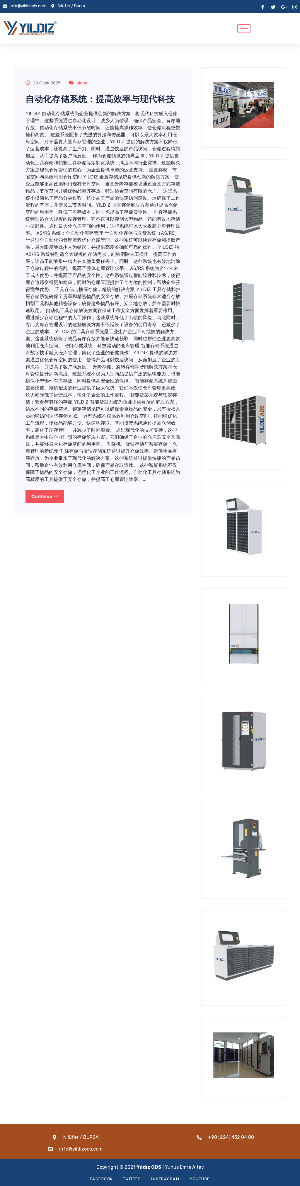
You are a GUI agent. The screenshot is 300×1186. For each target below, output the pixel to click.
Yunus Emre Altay (184, 1167)
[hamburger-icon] (243, 28)
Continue (42, 496)
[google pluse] (284, 6)
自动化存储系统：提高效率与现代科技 (100, 98)
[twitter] (273, 6)
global (82, 82)
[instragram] (294, 6)
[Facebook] (262, 6)
